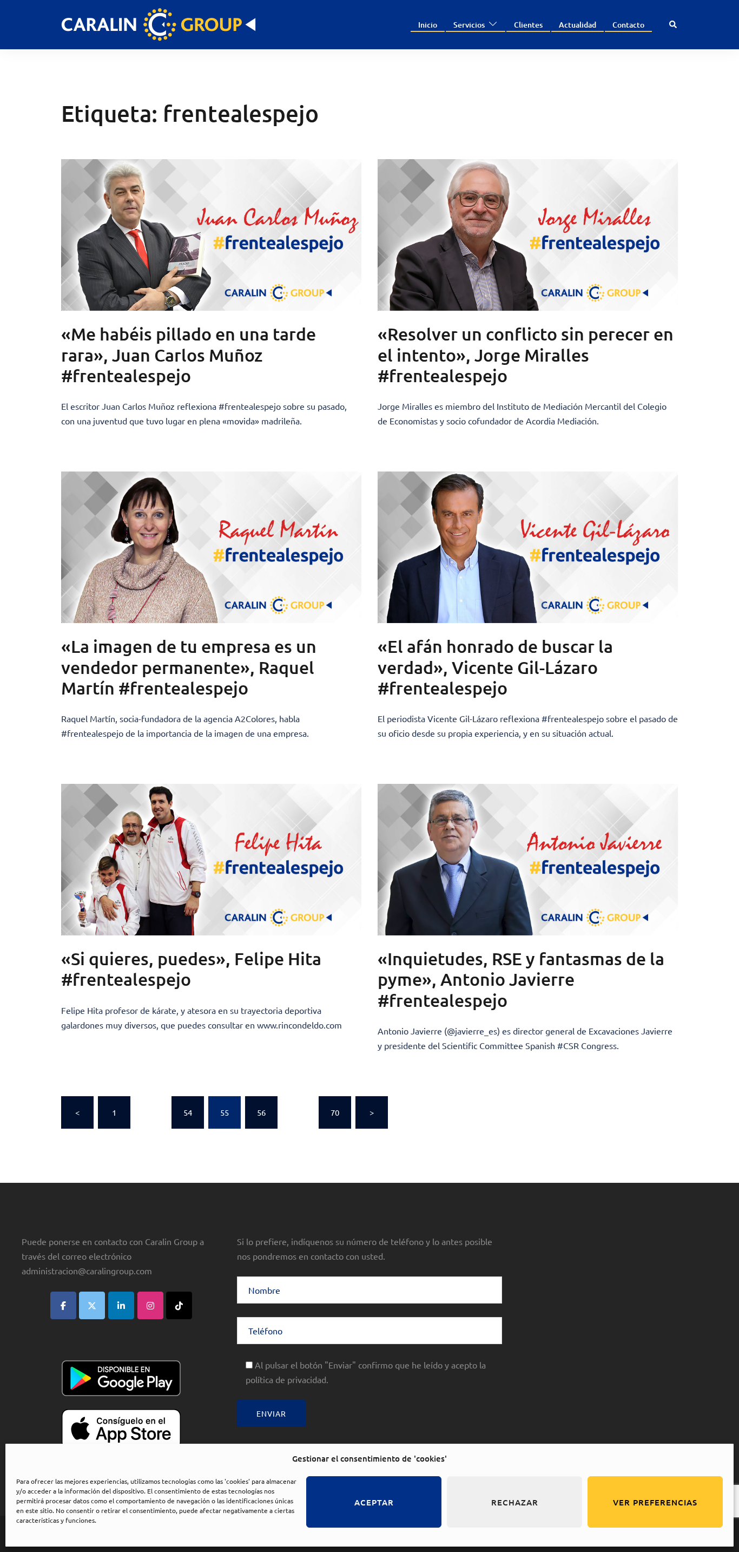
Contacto (628, 24)
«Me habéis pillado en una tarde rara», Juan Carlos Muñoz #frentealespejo (188, 354)
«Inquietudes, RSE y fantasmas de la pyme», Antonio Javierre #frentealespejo (521, 979)
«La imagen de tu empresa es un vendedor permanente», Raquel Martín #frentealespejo (188, 667)
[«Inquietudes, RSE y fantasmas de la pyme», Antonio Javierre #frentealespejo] (528, 859)
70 (335, 1112)
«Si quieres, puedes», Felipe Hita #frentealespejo (191, 969)
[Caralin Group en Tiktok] (179, 1305)
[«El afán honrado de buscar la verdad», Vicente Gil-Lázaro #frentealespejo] (528, 547)
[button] (673, 24)
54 (187, 1112)
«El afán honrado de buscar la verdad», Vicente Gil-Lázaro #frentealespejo (495, 667)
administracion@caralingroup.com (87, 1270)
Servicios (469, 24)
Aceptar (374, 1502)
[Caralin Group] (158, 23)
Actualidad (577, 24)
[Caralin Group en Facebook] (63, 1305)
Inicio (427, 24)
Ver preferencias (655, 1502)
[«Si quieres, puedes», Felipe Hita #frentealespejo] (211, 859)
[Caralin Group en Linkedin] (121, 1305)
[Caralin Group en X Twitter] (92, 1305)
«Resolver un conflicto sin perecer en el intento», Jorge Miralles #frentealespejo (526, 354)
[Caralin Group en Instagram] (150, 1305)
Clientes (528, 24)
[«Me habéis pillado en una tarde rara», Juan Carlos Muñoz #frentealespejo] (211, 235)
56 (261, 1112)
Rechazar (514, 1502)
